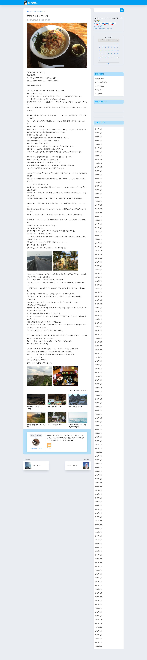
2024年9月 (98, 216)
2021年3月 (98, 376)
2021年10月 (99, 349)
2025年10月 (99, 167)
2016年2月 (98, 475)
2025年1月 (98, 201)
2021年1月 (98, 384)
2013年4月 (98, 578)
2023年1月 (98, 292)
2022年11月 (99, 300)
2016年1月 (98, 479)
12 (105, 50)
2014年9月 (98, 528)
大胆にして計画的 (101, 82)
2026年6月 (98, 136)
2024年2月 (98, 243)
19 (105, 54)
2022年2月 (98, 334)
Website (49, 447)
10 (99, 50)
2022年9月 (98, 308)
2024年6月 (98, 228)
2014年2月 (98, 551)
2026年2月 (98, 152)
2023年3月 (98, 285)
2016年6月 (98, 460)
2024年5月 (98, 231)
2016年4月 (98, 467)
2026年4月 (98, 144)
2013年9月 (98, 566)
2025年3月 (98, 193)
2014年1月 (98, 555)
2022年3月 (98, 330)
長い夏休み (32, 2)
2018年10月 (99, 418)
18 (102, 54)
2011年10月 (99, 627)
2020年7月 (98, 391)
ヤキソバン (98, 90)
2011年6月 (98, 631)
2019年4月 (98, 410)
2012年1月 (98, 616)
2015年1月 (98, 517)
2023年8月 (98, 266)
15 (114, 50)
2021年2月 (98, 380)
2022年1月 (98, 338)
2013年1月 (98, 589)
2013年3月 (98, 581)
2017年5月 (98, 441)
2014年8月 (98, 532)
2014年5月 (98, 540)
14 (111, 50)
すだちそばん (99, 86)
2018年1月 (98, 433)
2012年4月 (98, 608)
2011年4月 (98, 635)
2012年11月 (99, 593)
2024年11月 (99, 209)
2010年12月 (99, 646)
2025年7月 (98, 178)
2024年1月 (98, 247)
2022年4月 (98, 327)
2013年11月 (99, 559)
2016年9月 (98, 456)
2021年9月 (98, 353)
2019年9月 (98, 403)
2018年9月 (98, 422)
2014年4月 (98, 543)
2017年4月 (98, 445)
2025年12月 (99, 159)
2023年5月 (98, 277)
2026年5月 (98, 140)
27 (108, 57)
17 (99, 54)
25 (102, 57)
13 (108, 50)
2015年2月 (98, 513)
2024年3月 (98, 239)
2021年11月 (99, 346)
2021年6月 (98, 365)
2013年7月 (98, 570)
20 (108, 54)
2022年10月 (99, 304)
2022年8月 (98, 311)
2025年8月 (98, 174)
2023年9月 (98, 262)
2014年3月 (98, 547)
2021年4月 (98, 372)
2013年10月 (99, 562)
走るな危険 (98, 94)
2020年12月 (99, 387)
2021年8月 (98, 357)
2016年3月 (98, 471)
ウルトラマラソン (81, 390)
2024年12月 (99, 205)
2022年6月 (98, 319)
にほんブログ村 (99, 26)
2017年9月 (98, 437)
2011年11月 (99, 623)
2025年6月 (98, 182)
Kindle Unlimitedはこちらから (103, 29)
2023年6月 (98, 273)
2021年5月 (98, 368)
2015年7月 (98, 498)
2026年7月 (98, 133)
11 (102, 50)
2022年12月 (99, 296)
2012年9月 (98, 600)
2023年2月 (98, 289)
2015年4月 (98, 509)
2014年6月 (98, 536)
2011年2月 (98, 639)
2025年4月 (98, 190)
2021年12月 (99, 342)
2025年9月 (98, 171)
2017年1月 (98, 448)
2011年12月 (99, 620)
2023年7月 (98, 270)
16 (118, 50)
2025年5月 (98, 186)
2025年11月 (99, 163)
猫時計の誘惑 (99, 78)
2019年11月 (99, 399)
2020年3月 (98, 395)
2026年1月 (98, 155)
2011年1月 (98, 642)
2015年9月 (98, 490)
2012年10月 (99, 597)
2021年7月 (98, 361)
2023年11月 (99, 254)
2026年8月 (98, 129)
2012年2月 (98, 612)
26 (105, 57)
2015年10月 (99, 486)
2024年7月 (98, 224)
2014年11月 (99, 521)
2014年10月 (99, 524)
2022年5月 (98, 323)
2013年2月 (98, 585)
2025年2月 (98, 197)
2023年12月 (99, 251)
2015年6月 (98, 502)
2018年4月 (98, 425)
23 (118, 54)
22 (114, 54)
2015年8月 (98, 494)
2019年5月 (98, 407)
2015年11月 (99, 483)
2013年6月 (98, 574)
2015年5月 (98, 505)
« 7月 (107, 64)
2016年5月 (98, 464)
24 (99, 57)
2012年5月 (98, 604)
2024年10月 (99, 213)
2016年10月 (99, 452)
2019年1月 (98, 414)
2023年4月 (98, 281)
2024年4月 (98, 235)
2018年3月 (98, 429)
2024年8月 (98, 220)
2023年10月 (99, 258)
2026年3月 (98, 148)
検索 (122, 10)
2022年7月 (98, 315)
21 (111, 54)
